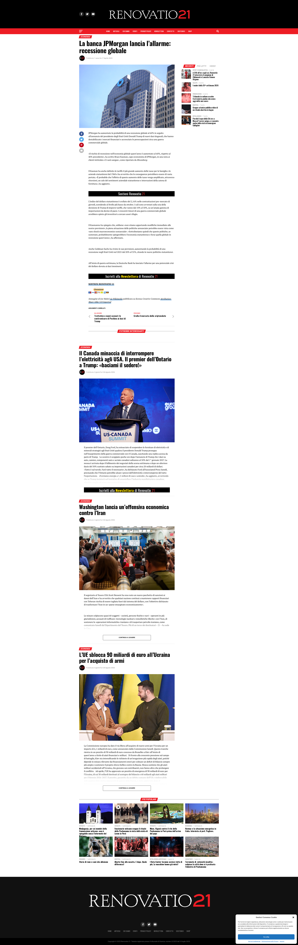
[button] (293, 917)
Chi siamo (126, 31)
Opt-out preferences (254, 941)
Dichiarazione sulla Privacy (270, 941)
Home (108, 31)
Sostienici (181, 31)
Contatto (170, 31)
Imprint (282, 941)
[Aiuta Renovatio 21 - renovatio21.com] (131, 193)
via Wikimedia (116, 298)
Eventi (135, 31)
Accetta (266, 937)
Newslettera (159, 31)
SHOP (190, 31)
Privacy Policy (146, 31)
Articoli (116, 31)
